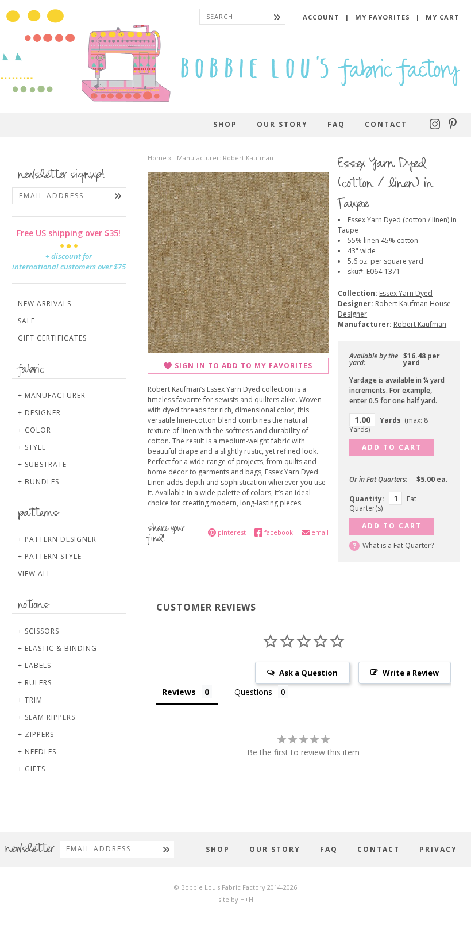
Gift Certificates (52, 338)
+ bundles (38, 482)
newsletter (29, 849)
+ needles (37, 752)
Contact (386, 124)
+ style (32, 447)
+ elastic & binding (57, 648)
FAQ (336, 124)
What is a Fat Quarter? (398, 545)
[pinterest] (453, 127)
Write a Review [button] (411, 672)
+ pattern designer (57, 539)
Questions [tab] (253, 691)
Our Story (282, 124)
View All (34, 573)
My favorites (382, 17)
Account (321, 17)
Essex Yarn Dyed (406, 293)
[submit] (277, 16)
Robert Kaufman (419, 324)
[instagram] (436, 127)
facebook (278, 532)
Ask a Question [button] (308, 672)
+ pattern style (50, 556)
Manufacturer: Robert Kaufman (225, 157)
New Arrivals (44, 303)
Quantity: (366, 499)
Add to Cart (392, 447)
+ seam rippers (46, 717)
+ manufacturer (52, 395)
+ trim (30, 700)
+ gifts (31, 769)
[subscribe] (118, 196)
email (320, 532)
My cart (443, 17)
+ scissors (38, 631)
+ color (34, 430)
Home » (160, 157)
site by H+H (235, 899)
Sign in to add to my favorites (243, 365)
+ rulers (35, 683)
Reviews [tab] (179, 691)
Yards (388, 424)
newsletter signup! (61, 175)
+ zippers (36, 734)
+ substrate (42, 464)
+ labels (34, 665)
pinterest (232, 532)
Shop (225, 124)
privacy (438, 849)
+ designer (39, 413)
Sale (26, 321)
